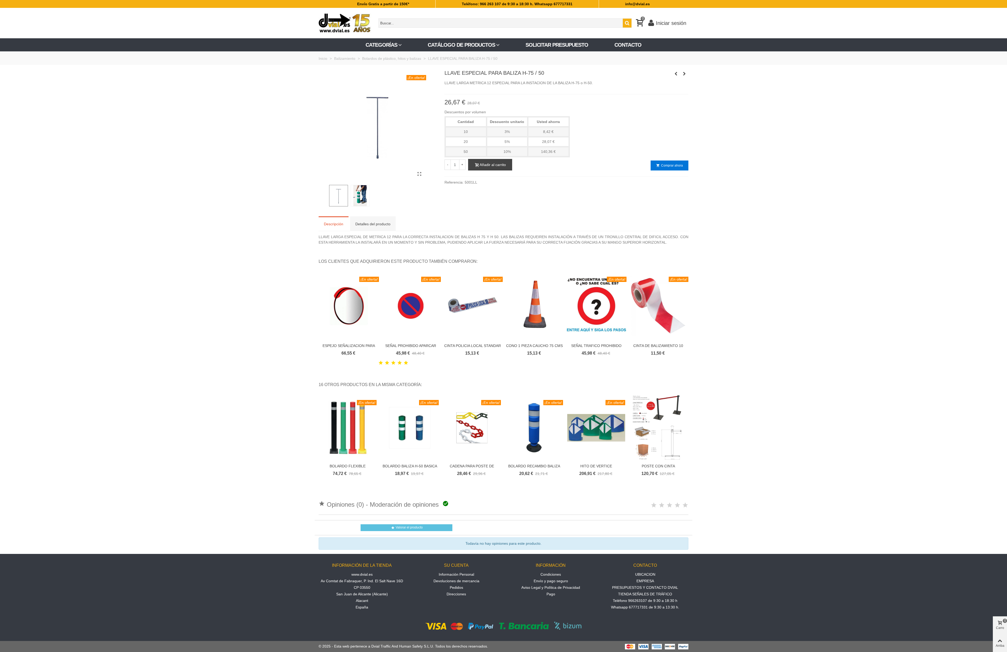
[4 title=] (399, 363)
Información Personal (456, 574)
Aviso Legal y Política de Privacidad (550, 587)
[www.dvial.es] (347, 23)
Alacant (362, 600)
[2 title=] (387, 363)
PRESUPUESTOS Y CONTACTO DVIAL (645, 587)
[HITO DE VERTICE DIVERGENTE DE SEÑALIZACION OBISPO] (684, 74)
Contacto (627, 45)
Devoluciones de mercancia (456, 581)
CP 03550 (362, 587)
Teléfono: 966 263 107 (481, 4)
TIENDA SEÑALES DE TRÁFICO (645, 594)
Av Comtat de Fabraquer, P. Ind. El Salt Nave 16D (362, 581)
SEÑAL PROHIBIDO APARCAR (410, 346)
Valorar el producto (407, 528)
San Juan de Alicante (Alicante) (362, 594)
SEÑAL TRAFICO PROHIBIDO (596, 346)
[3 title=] (393, 363)
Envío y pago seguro (551, 581)
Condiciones (550, 574)
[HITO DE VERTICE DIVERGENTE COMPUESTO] (676, 74)
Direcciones (456, 594)
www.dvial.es (362, 574)
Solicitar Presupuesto (557, 45)
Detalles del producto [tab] (372, 224)
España (362, 607)
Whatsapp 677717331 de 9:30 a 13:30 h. (645, 607)
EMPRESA (645, 581)
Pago (551, 594)
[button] (678, 261)
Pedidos (456, 587)
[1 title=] (380, 363)
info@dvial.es (637, 4)
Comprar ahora (669, 165)
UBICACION (645, 574)
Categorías (381, 45)
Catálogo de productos (461, 45)
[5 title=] (406, 363)
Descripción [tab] (333, 224)
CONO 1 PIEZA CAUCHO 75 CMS (534, 346)
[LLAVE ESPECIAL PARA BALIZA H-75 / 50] (420, 174)
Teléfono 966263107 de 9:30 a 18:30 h (645, 600)
